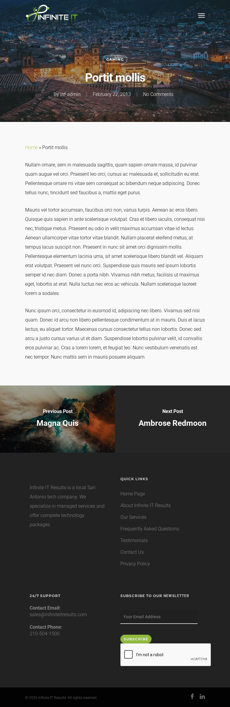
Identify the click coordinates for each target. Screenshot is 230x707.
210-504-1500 (45, 633)
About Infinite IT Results (145, 505)
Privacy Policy (135, 564)
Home (31, 147)
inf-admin (70, 94)
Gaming (115, 59)
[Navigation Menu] (201, 15)
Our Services (133, 517)
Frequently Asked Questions (149, 529)
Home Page (132, 494)
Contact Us (132, 552)
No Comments (158, 94)
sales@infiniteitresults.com (58, 614)
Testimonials (134, 540)
